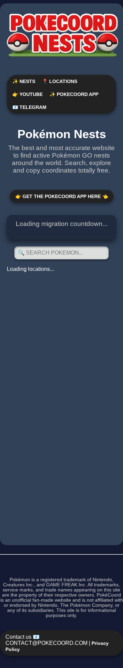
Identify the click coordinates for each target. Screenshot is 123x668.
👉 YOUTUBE (27, 94)
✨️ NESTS (23, 81)
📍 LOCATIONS (59, 81)
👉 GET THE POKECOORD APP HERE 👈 (61, 196)
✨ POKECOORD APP (74, 94)
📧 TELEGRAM (29, 107)
